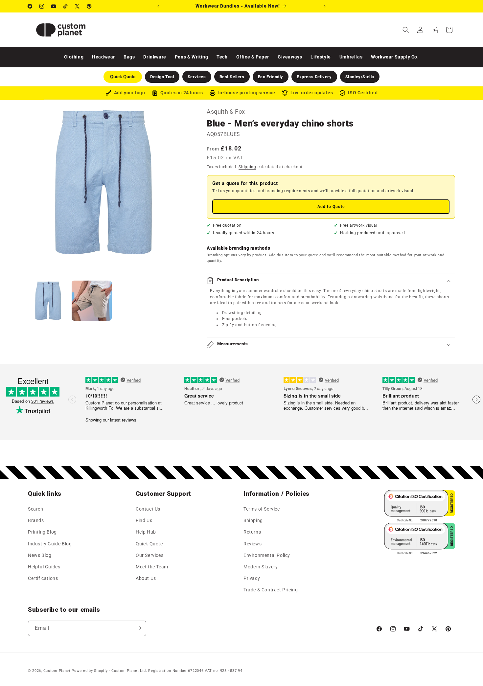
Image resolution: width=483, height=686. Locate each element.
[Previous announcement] (158, 6)
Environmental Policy (266, 555)
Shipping (247, 167)
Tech (222, 56)
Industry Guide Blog (50, 543)
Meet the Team (152, 566)
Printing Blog (42, 532)
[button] (406, 30)
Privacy (251, 578)
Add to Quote (331, 206)
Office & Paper (252, 56)
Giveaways (290, 56)
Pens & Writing (191, 56)
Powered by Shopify (90, 671)
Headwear (103, 56)
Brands (36, 520)
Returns (252, 532)
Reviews (252, 543)
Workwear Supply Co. (395, 56)
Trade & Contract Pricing (270, 590)
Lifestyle (320, 56)
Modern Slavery (260, 566)
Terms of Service (261, 509)
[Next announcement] (324, 6)
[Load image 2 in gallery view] (92, 301)
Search (35, 509)
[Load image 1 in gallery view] (48, 301)
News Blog (39, 555)
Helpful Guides (44, 566)
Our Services (149, 555)
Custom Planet (57, 671)
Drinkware (154, 56)
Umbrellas (350, 56)
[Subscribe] (138, 628)
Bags (129, 56)
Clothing (73, 56)
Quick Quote (149, 543)
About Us (146, 578)
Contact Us (148, 509)
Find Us (144, 520)
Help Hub (146, 532)
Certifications (43, 578)
